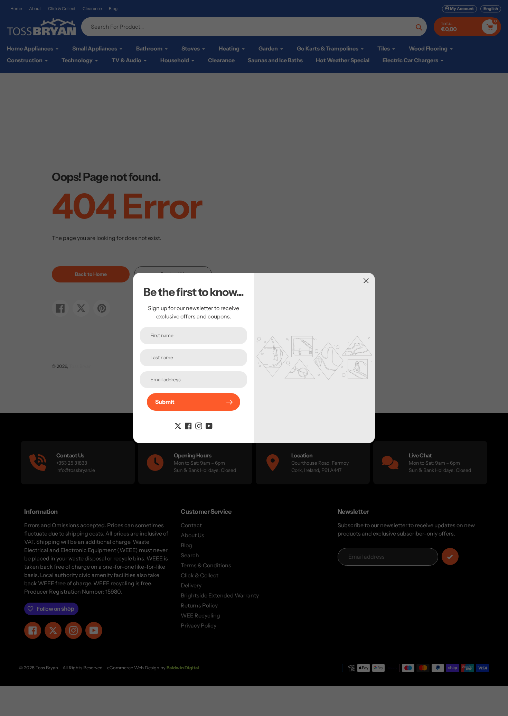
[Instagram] (198, 425)
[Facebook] (188, 425)
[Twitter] (178, 425)
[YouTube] (209, 425)
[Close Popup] (366, 280)
